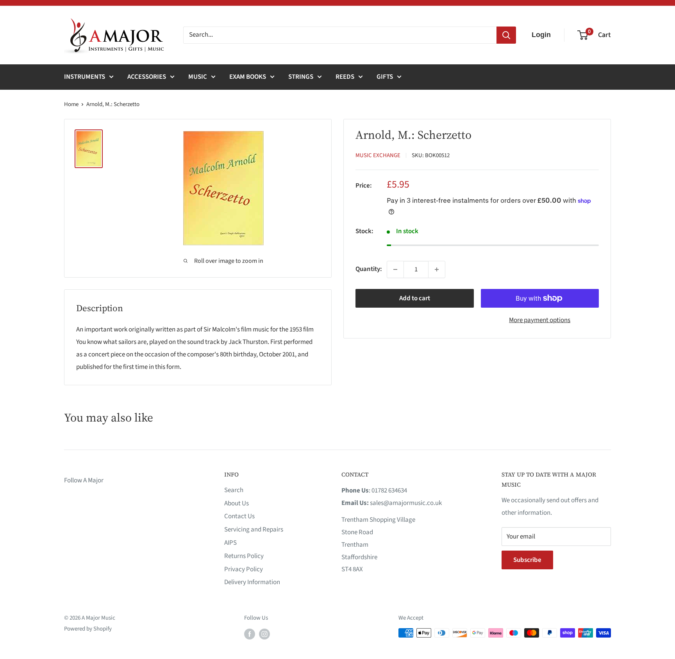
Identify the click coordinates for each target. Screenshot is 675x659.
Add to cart (414, 298)
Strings (300, 76)
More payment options (539, 320)
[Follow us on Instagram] (264, 633)
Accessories (146, 76)
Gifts (385, 76)
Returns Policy (244, 556)
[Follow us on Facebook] (249, 633)
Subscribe (527, 560)
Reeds (345, 76)
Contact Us (239, 516)
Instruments (84, 76)
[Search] (506, 35)
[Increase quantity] (437, 269)
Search (233, 490)
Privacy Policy (243, 569)
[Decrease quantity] (395, 269)
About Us (236, 503)
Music (197, 76)
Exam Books (247, 76)
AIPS (230, 542)
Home (71, 104)
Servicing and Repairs (253, 529)
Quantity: (368, 269)
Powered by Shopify (88, 629)
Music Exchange (377, 155)
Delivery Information (252, 582)
